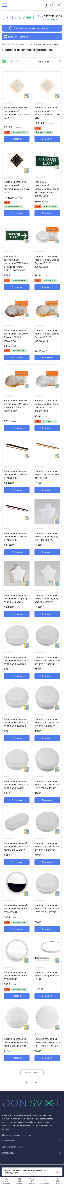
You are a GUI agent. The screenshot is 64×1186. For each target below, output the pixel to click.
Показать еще (31, 1072)
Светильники (18, 44)
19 (36, 1082)
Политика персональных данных (17, 1135)
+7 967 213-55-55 (52, 16)
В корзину (17, 139)
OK (57, 1171)
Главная (6, 44)
